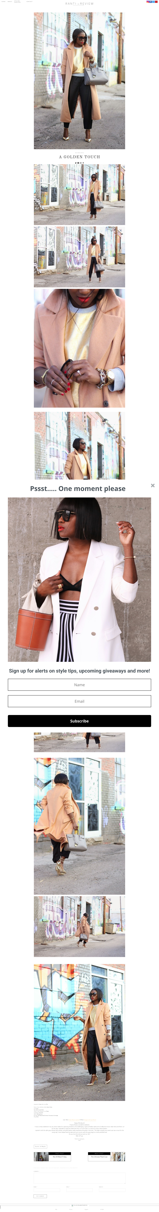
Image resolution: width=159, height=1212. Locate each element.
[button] (79, 671)
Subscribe (79, 721)
